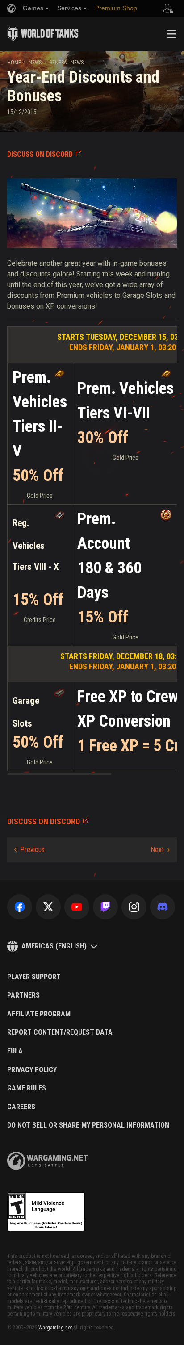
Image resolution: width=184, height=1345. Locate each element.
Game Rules (26, 1088)
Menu (171, 34)
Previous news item (29, 849)
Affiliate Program (39, 1014)
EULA (15, 1051)
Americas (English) (54, 946)
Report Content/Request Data (60, 1032)
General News (66, 62)
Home (14, 62)
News (35, 62)
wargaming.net (47, 1161)
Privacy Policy (32, 1070)
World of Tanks (43, 34)
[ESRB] (46, 1212)
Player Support (34, 977)
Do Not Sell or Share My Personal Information (88, 1125)
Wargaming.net (55, 1327)
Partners (23, 995)
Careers (21, 1107)
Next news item (160, 849)
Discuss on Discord (40, 154)
